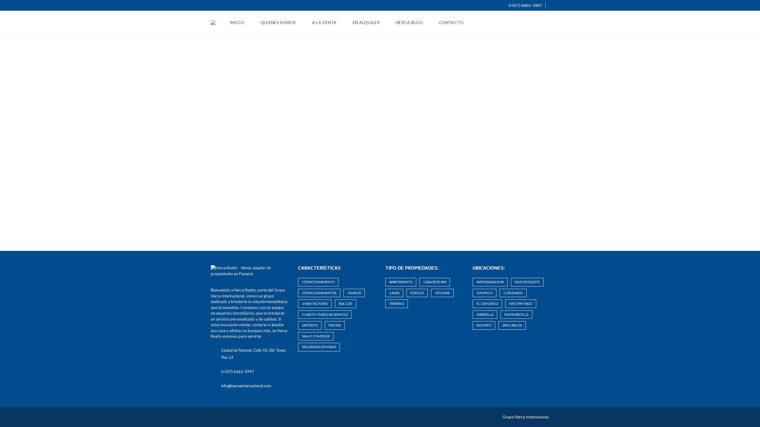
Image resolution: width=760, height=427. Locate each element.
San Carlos (512, 325)
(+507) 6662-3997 (525, 5)
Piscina (335, 325)
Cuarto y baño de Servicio (325, 314)
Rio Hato (483, 325)
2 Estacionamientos (319, 293)
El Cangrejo (487, 303)
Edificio (417, 293)
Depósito (310, 325)
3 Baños (354, 293)
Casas (394, 293)
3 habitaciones (315, 303)
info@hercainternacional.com (246, 385)
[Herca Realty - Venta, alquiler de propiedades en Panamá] (213, 22)
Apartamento (400, 282)
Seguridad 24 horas (319, 347)
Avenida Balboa (490, 282)
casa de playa (434, 282)
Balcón (345, 303)
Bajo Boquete (527, 282)
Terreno (396, 303)
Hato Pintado (520, 303)
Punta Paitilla (516, 314)
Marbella (484, 314)
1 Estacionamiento (318, 282)
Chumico (484, 293)
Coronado (513, 293)
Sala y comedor (316, 336)
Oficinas (442, 293)
